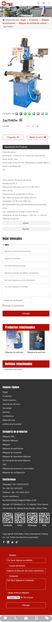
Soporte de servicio (11, 404)
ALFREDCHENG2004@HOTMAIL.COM (19, 500)
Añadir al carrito (36, 137)
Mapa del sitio (9, 420)
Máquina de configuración (14, 472)
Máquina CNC (8, 436)
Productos (7, 396)
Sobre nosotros (9, 400)
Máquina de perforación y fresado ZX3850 (37, 352)
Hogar (5, 392)
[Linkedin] (8, 542)
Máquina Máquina (10, 440)
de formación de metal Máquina (16, 460)
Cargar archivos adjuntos (18, 593)
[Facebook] (4, 542)
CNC (4, 464)
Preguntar (11, 137)
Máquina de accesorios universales (18, 468)
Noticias (6, 412)
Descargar (7, 408)
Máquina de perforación (13, 448)
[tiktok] (16, 542)
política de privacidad (12, 424)
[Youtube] (12, 542)
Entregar (26, 313)
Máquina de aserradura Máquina (17, 456)
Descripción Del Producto (16, 147)
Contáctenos (8, 416)
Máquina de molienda (12, 452)
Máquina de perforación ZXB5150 (15, 352)
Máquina (6, 444)
